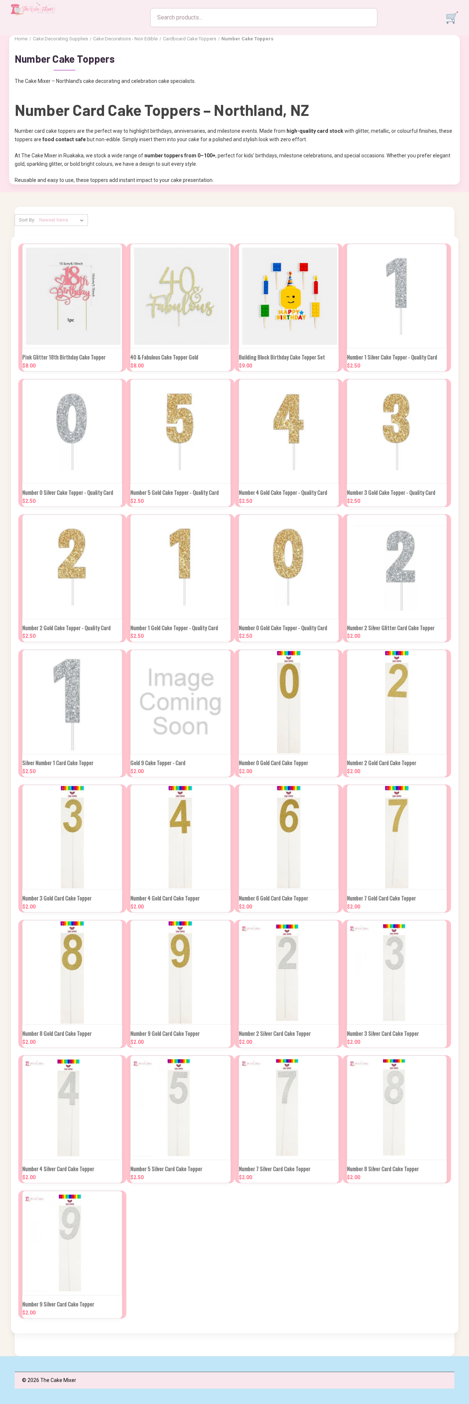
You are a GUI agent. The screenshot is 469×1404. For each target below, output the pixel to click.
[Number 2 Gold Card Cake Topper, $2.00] (396, 702)
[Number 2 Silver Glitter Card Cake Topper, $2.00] (396, 567)
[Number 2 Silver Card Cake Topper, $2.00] (288, 972)
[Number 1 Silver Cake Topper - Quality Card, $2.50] (396, 296)
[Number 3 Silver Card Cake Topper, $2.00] (396, 972)
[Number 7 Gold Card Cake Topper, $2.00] (396, 837)
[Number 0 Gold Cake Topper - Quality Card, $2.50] (288, 567)
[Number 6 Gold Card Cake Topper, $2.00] (288, 837)
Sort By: (27, 220)
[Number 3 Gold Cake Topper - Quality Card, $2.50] (396, 431)
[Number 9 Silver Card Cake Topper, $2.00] (72, 1243)
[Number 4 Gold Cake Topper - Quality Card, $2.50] (288, 431)
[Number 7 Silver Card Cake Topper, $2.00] (288, 1108)
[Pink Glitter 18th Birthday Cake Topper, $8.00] (72, 296)
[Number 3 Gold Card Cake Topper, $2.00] (72, 837)
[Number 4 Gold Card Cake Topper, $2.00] (180, 837)
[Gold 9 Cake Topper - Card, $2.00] (180, 702)
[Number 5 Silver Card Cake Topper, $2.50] (180, 1108)
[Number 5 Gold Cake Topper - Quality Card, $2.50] (180, 431)
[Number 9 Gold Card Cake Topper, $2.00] (180, 972)
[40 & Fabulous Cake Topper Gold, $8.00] (180, 296)
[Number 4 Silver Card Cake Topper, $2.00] (72, 1108)
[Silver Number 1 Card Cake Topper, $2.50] (72, 702)
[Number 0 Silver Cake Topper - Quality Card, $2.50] (72, 431)
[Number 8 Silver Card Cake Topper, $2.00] (396, 1108)
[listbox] (63, 220)
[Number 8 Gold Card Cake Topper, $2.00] (72, 972)
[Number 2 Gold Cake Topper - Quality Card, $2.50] (72, 567)
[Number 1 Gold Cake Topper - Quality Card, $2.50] (180, 567)
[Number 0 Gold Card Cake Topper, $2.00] (288, 702)
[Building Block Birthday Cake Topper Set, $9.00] (288, 296)
